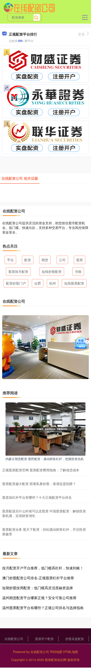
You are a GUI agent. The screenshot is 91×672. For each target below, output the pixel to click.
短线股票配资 (74, 283)
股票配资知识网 (55, 659)
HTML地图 (70, 651)
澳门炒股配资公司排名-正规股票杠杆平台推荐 (38, 577)
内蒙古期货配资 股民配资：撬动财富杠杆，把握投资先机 (45, 459)
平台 (10, 259)
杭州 (52, 283)
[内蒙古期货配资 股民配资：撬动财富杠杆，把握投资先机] (45, 428)
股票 (79, 259)
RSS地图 (56, 651)
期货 (45, 259)
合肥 (37, 283)
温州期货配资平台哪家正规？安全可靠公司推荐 (39, 597)
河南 (78, 271)
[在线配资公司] (29, 7)
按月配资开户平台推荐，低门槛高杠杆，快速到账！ (42, 567)
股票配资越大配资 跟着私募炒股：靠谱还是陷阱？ (39, 483)
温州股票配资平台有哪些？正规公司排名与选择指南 (42, 607)
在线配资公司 (14, 638)
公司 (62, 259)
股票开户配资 (44, 638)
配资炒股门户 (16, 283)
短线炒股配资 (52, 271)
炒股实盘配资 (74, 638)
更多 (81, 34)
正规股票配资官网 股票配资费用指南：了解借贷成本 (40, 470)
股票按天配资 (18, 271)
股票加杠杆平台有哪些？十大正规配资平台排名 (37, 497)
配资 (27, 259)
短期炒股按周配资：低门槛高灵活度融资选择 (37, 587)
